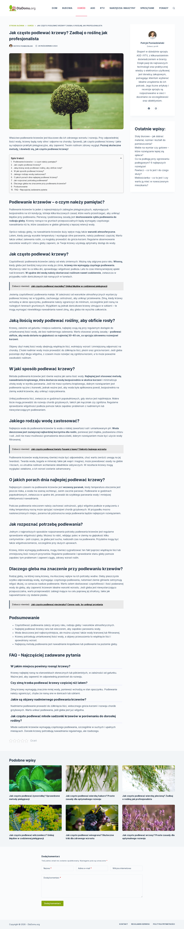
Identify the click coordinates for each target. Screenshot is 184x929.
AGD (92, 8)
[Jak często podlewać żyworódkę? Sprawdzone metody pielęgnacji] (35, 778)
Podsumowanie (20, 186)
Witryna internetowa (122, 868)
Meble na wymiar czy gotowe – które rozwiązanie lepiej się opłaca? (152, 151)
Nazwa (48, 868)
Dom (54, 8)
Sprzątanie (147, 8)
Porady (163, 8)
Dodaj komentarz (52, 877)
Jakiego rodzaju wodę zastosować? (30, 174)
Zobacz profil (152, 46)
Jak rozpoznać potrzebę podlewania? (31, 180)
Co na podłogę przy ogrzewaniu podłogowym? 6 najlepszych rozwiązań (152, 163)
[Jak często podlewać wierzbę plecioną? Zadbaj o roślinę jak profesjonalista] (148, 778)
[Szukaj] (174, 8)
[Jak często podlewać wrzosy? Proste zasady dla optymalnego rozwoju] (148, 818)
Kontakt (123, 924)
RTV (102, 8)
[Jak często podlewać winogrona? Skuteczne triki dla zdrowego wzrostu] (92, 818)
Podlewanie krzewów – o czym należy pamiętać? (35, 162)
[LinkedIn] (156, 108)
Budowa (67, 8)
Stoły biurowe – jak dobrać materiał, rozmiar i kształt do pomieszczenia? (150, 140)
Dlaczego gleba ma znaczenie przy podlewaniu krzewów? (40, 183)
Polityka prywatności (164, 924)
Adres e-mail (85, 868)
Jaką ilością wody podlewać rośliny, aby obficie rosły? (38, 168)
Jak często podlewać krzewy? (27, 165)
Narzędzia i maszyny (122, 8)
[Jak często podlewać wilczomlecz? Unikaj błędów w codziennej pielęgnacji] (35, 818)
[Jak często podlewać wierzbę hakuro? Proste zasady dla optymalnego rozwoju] (92, 778)
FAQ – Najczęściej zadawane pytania (31, 190)
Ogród (81, 8)
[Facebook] (149, 108)
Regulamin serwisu (140, 924)
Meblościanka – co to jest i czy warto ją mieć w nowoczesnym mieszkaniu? (152, 181)
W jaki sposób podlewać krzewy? (29, 171)
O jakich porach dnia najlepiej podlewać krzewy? (36, 177)
